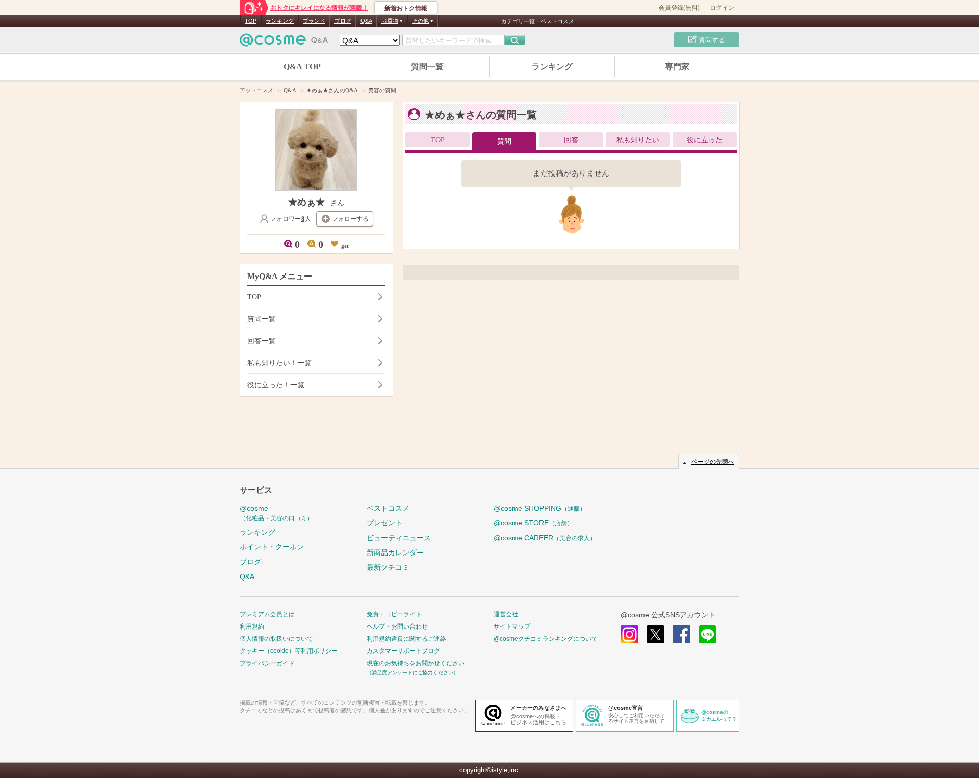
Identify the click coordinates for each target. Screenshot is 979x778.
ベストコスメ (557, 21)
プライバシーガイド (267, 663)
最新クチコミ (388, 567)
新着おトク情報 (405, 8)
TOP (250, 21)
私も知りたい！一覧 (279, 363)
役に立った (705, 140)
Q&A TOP (302, 66)
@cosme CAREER (545, 538)
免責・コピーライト (394, 614)
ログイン (722, 7)
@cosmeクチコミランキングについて (546, 638)
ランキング (280, 21)
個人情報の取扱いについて (276, 638)
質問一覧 (427, 66)
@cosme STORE (533, 523)
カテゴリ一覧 (518, 21)
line (707, 634)
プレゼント (384, 523)
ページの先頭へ (712, 461)
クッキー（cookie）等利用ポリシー (289, 651)
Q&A (366, 21)
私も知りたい (637, 140)
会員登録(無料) (679, 7)
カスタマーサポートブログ (403, 651)
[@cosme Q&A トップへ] (284, 42)
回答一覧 (261, 341)
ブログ (342, 21)
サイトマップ (512, 626)
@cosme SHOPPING (540, 508)
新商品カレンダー (395, 552)
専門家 (677, 66)
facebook (681, 634)
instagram (629, 634)
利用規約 (252, 626)
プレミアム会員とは (267, 614)
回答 (571, 140)
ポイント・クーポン (272, 547)
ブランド (314, 21)
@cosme (276, 513)
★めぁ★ (307, 202)
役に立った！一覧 (275, 385)
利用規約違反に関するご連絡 (406, 638)
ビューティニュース (399, 538)
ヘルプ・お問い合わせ (397, 626)
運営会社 (506, 614)
